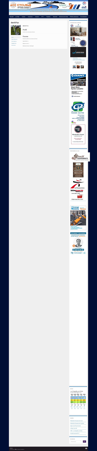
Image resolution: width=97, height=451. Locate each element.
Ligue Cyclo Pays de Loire (75, 425)
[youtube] (86, 448)
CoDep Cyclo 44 (73, 428)
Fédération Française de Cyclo (76, 420)
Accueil (11, 16)
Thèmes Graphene (20, 449)
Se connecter (83, 16)
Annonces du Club (63, 16)
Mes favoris (13, 45)
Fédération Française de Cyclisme (77, 423)
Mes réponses (14, 41)
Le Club (17, 16)
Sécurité (55, 16)
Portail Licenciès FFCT (74, 433)
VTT (42, 16)
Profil (12, 37)
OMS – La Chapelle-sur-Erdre (76, 430)
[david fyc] (16, 30)
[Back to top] (94, 448)
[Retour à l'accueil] (48, 7)
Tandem (48, 16)
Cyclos (23, 16)
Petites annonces (74, 16)
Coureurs (30, 16)
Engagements (13, 43)
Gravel (37, 16)
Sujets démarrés (14, 39)
